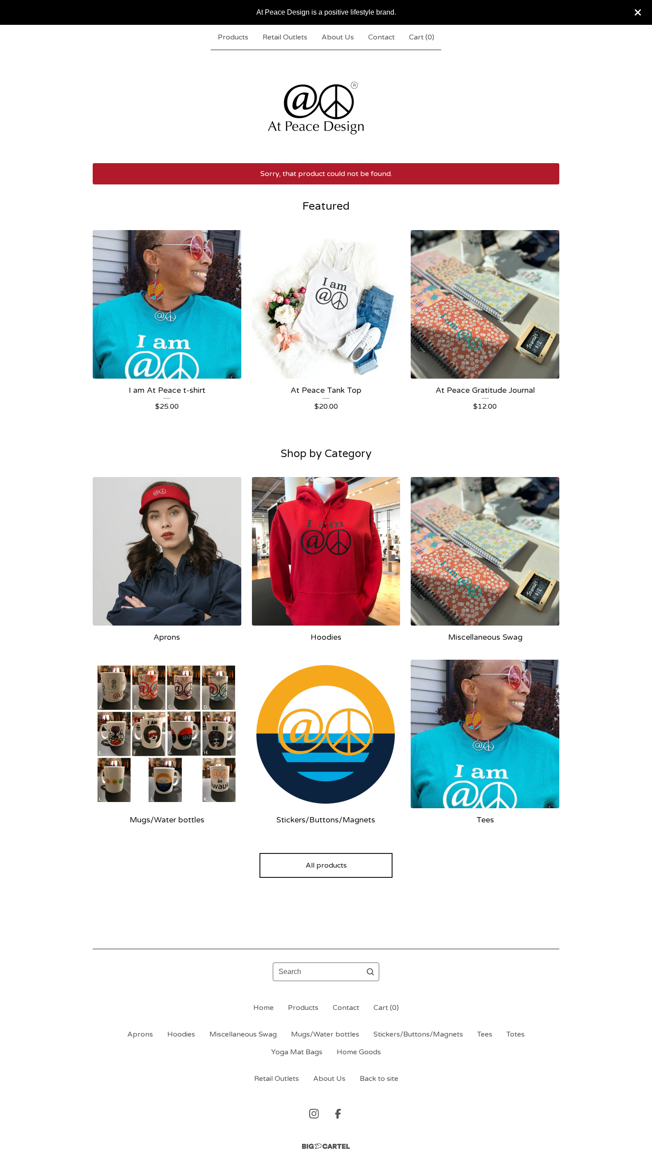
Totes (516, 1034)
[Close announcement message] (638, 12)
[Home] (326, 106)
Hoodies (181, 1034)
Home (263, 1007)
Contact (381, 37)
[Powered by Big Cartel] (326, 1146)
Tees (484, 1034)
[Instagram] (314, 1113)
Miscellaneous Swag (243, 1034)
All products (326, 865)
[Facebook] (338, 1113)
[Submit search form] (370, 971)
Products (233, 37)
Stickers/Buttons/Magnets (418, 1034)
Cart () (421, 37)
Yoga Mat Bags (296, 1052)
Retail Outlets (285, 37)
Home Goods (359, 1052)
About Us (338, 37)
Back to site (379, 1078)
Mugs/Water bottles (325, 1034)
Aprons (140, 1034)
